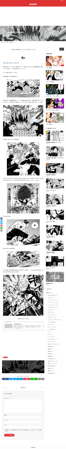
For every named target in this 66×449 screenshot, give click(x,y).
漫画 (49, 292)
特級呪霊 (16, 68)
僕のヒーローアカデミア (53, 344)
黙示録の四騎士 (52, 373)
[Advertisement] (33, 16)
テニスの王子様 (51, 329)
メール (6, 420)
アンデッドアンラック (53, 302)
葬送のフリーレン (52, 363)
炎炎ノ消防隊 (51, 358)
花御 (4, 63)
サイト (5, 425)
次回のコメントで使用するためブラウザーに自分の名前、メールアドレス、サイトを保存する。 (23, 430)
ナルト (50, 331)
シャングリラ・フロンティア (54, 319)
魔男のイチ (51, 370)
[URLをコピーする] (41, 379)
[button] (5, 379)
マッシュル (51, 336)
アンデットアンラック (53, 300)
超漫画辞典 (33, 4)
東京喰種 (50, 353)
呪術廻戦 (5, 35)
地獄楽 (50, 349)
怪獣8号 (50, 351)
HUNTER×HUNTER (52, 295)
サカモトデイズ (52, 317)
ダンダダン (51, 324)
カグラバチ (51, 309)
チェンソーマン (52, 327)
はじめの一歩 (51, 297)
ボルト (50, 334)
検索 (62, 49)
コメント (6, 398)
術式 (11, 63)
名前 (5, 415)
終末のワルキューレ (52, 361)
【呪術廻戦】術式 (17, 324)
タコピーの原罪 (52, 322)
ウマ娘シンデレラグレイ (53, 307)
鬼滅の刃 (50, 368)
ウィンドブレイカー (52, 305)
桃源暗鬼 (50, 356)
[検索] (63, 0)
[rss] (61, 0)
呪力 (8, 178)
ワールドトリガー (52, 339)
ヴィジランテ (51, 341)
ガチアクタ (51, 312)
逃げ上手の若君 (52, 366)
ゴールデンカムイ (52, 314)
